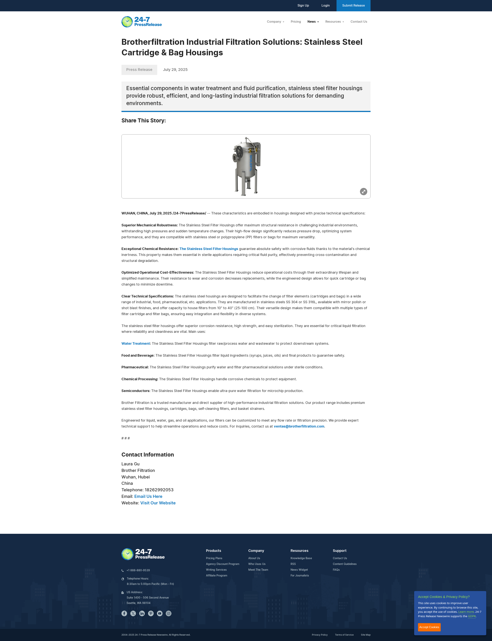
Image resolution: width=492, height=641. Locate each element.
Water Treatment (135, 343)
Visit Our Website (158, 503)
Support (340, 551)
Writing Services (216, 570)
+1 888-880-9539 (138, 570)
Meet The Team (258, 570)
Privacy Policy (320, 635)
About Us (254, 558)
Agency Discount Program (222, 564)
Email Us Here (148, 496)
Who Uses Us (257, 564)
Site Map (366, 635)
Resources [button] (333, 21)
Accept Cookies (429, 627)
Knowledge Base (301, 558)
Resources (299, 551)
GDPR (472, 616)
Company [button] (274, 21)
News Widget (299, 570)
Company (256, 551)
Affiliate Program (216, 575)
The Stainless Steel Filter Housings (209, 249)
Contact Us (359, 21)
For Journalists (300, 575)
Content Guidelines (345, 564)
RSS (293, 564)
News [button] (312, 21)
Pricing (296, 21)
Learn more (466, 612)
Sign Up (303, 5)
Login (326, 5)
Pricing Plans (214, 558)
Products (213, 551)
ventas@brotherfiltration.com (299, 426)
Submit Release (353, 5)
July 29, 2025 (175, 70)
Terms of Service (344, 635)
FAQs (336, 570)
